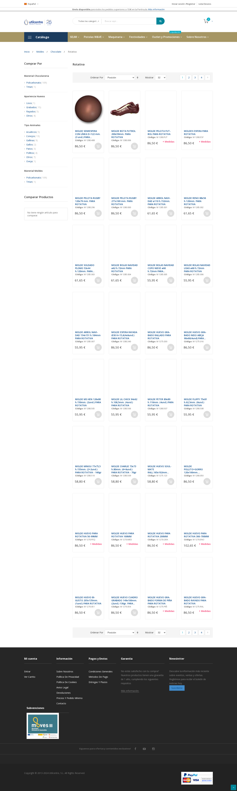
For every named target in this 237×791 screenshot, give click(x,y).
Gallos (31, 144)
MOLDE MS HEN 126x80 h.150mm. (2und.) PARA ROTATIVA (88, 402)
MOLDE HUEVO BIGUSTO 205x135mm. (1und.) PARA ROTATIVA (88, 600)
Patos (31, 148)
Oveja (31, 161)
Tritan (31, 86)
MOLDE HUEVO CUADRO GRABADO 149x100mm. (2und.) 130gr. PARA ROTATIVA (124, 600)
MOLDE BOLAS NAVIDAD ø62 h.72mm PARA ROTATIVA (124, 268)
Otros (31, 115)
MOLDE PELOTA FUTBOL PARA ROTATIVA (159, 132)
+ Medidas (168, 141)
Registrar (190, 3)
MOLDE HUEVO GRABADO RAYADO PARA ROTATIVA (195, 600)
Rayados (32, 111)
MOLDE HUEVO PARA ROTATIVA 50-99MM (86, 535)
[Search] (160, 21)
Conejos (33, 136)
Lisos (30, 103)
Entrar (27, 671)
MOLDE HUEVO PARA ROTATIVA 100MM (122, 535)
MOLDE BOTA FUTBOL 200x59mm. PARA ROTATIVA (123, 134)
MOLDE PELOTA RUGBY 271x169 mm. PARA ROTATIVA (124, 201)
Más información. (130, 690)
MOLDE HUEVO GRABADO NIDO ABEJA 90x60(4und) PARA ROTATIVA (195, 335)
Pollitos (31, 152)
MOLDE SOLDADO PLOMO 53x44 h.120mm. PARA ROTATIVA (84, 268)
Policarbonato (36, 82)
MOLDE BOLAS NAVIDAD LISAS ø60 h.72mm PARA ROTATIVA (197, 268)
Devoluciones (63, 692)
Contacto (61, 703)
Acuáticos (33, 131)
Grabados (33, 107)
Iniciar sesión (178, 3)
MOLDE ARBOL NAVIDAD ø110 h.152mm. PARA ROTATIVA (159, 201)
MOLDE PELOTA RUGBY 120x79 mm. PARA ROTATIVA (87, 201)
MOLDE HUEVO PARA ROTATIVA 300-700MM (196, 535)
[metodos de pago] (197, 778)
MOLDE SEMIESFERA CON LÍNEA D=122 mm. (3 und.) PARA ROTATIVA (87, 134)
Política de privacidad (67, 676)
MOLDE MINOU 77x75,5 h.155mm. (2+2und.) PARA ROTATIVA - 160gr (88, 469)
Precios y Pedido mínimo (69, 698)
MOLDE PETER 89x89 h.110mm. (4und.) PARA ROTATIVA (160, 402)
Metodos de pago (98, 676)
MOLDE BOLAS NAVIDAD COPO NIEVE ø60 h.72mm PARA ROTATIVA (161, 268)
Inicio (27, 51)
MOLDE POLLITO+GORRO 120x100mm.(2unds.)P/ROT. (193, 469)
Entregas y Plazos (98, 682)
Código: (79, 140)
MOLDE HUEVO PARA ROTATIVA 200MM (159, 535)
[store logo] (40, 21)
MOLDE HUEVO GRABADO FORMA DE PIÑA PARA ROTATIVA (160, 600)
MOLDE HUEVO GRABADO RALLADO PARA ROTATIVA (159, 335)
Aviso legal (62, 687)
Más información (156, 9)
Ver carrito (29, 676)
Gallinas (32, 140)
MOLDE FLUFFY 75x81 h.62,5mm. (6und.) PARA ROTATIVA (195, 402)
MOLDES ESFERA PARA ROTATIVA (196, 132)
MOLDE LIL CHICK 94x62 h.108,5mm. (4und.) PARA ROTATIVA (124, 402)
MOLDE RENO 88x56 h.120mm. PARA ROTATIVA (195, 201)
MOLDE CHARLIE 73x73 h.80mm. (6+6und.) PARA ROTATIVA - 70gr (123, 469)
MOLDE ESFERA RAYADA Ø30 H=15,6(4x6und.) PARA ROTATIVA (124, 335)
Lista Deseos (205, 3)
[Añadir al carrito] (98, 146)
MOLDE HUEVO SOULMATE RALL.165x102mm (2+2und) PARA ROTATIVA (159, 469)
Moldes (40, 51)
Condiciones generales (101, 671)
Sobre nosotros (64, 671)
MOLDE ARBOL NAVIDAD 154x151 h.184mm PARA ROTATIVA (88, 335)
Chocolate (56, 51)
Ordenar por (96, 77)
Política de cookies (66, 682)
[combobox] (131, 21)
